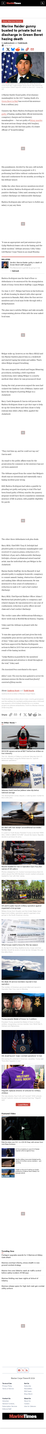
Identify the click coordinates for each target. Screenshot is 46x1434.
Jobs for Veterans (30, 1406)
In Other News (8, 723)
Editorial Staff (6, 1409)
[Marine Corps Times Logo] (14, 3)
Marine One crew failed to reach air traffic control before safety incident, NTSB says (21, 1271)
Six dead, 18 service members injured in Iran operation (19, 982)
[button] (23, 1128)
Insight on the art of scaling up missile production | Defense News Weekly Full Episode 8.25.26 (27, 1171)
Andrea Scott (9, 43)
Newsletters (28, 1388)
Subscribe (27, 1386)
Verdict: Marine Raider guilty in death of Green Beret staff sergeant (26, 263)
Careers (26, 1403)
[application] (23, 1042)
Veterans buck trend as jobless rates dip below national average (20, 791)
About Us (27, 1401)
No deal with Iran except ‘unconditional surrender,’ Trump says (21, 828)
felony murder (36, 120)
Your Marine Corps (12, 21)
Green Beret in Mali (10, 101)
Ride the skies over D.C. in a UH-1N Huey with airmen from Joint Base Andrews (22, 1143)
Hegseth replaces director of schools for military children (21, 1091)
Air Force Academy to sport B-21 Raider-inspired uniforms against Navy (27, 1150)
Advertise (5, 1401)
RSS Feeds (27, 1391)
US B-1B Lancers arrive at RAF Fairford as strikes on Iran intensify (22, 752)
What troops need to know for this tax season (20, 944)
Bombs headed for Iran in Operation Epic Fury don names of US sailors (22, 867)
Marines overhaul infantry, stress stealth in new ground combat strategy (21, 1263)
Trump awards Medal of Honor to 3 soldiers (19, 1019)
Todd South (22, 43)
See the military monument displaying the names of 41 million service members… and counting (28, 1161)
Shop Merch (28, 1394)
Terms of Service (8, 1388)
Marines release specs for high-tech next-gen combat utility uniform (23, 1287)
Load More (23, 1104)
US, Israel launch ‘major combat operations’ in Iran (22, 1055)
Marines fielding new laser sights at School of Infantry (20, 1279)
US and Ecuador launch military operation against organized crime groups (22, 906)
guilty (4, 114)
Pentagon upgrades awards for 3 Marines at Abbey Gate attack (22, 1256)
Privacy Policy (7, 1386)
